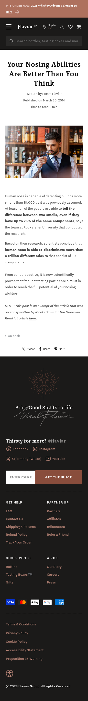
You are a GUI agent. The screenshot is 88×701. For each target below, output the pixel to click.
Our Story (54, 566)
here (32, 318)
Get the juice (58, 477)
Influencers (56, 526)
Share (46, 349)
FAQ (9, 511)
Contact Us (14, 519)
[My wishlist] (70, 27)
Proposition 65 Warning (24, 658)
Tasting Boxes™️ (19, 574)
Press (51, 582)
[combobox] (44, 41)
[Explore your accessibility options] (9, 673)
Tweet (31, 349)
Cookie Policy (16, 641)
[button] (9, 27)
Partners (53, 511)
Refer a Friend (58, 534)
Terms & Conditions (21, 624)
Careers (53, 574)
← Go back (12, 336)
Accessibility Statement (25, 650)
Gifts (9, 582)
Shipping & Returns (21, 526)
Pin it (62, 349)
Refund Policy (16, 534)
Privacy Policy (17, 633)
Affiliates (54, 519)
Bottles (11, 566)
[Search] (11, 41)
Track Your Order (19, 542)
